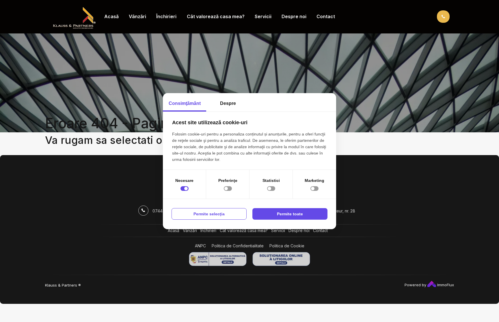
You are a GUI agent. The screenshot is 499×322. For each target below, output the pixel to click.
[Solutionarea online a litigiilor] (281, 259)
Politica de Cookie (286, 245)
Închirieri (166, 16)
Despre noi (294, 16)
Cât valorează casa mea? (216, 16)
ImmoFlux (445, 285)
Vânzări (137, 16)
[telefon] (443, 16)
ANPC (200, 245)
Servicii (263, 16)
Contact (325, 16)
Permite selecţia (209, 214)
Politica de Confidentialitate (238, 245)
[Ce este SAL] (218, 259)
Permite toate (290, 214)
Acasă (111, 16)
